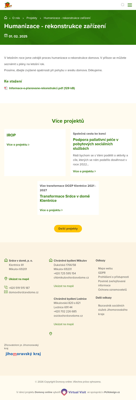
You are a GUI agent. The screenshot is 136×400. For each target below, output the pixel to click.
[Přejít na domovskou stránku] (8, 5)
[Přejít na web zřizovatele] (23, 354)
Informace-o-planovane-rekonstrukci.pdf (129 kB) (42, 88)
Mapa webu (105, 268)
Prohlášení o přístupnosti (113, 277)
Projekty (32, 18)
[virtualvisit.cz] (73, 392)
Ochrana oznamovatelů (112, 289)
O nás (16, 18)
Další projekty (67, 228)
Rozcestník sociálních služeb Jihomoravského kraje (113, 310)
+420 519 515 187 (19, 288)
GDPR (101, 273)
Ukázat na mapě (19, 279)
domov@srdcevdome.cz (23, 292)
